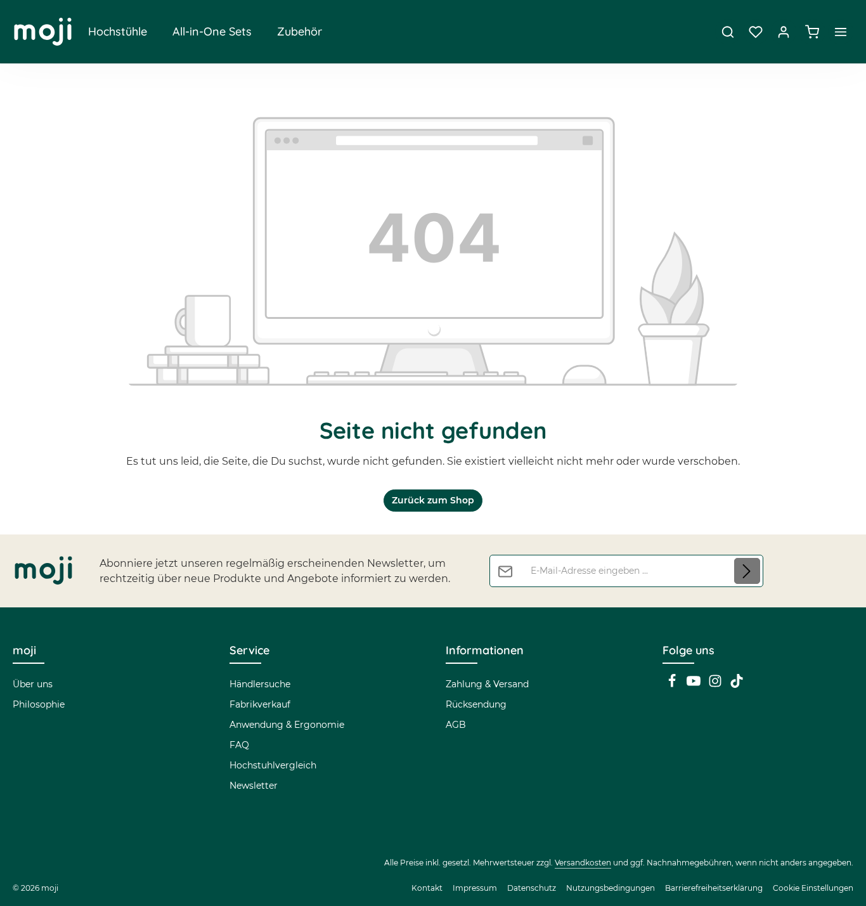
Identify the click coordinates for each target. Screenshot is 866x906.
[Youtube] (695, 684)
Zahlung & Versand (487, 684)
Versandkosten (583, 862)
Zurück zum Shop (433, 500)
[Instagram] (716, 684)
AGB (456, 724)
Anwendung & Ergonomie (286, 724)
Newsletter (253, 785)
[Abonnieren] (747, 571)
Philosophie (39, 704)
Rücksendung (476, 704)
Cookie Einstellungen (813, 888)
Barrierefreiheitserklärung (714, 888)
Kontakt (427, 888)
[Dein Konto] (783, 31)
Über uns (33, 684)
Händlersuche (259, 684)
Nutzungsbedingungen (610, 888)
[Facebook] (673, 684)
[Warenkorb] (812, 31)
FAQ (239, 745)
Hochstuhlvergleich (272, 765)
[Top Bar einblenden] (840, 31)
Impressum (475, 888)
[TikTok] (737, 684)
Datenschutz (531, 888)
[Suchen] (727, 31)
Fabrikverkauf (259, 704)
